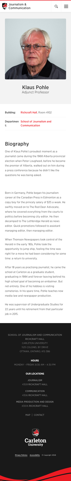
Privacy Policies (21, 455)
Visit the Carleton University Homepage (35, 439)
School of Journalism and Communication (35, 335)
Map (27, 415)
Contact (39, 415)
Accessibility (35, 455)
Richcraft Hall (29, 112)
